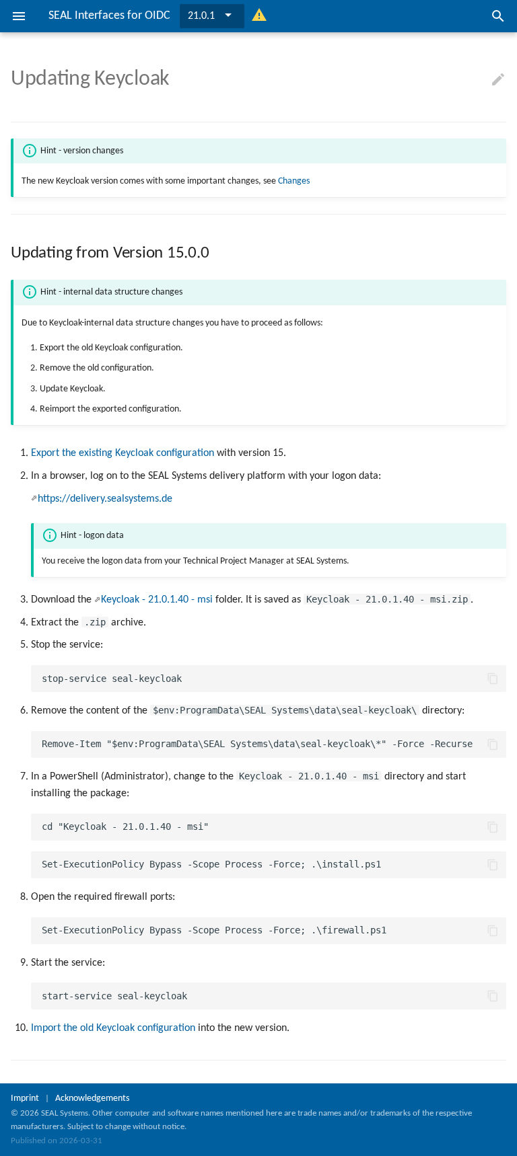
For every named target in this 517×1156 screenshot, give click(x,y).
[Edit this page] (498, 80)
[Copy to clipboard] (493, 678)
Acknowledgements (92, 1098)
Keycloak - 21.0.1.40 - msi (157, 599)
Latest (201, 16)
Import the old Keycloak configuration (113, 1028)
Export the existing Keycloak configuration (122, 453)
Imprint (25, 1098)
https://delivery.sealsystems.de (105, 499)
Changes (294, 181)
